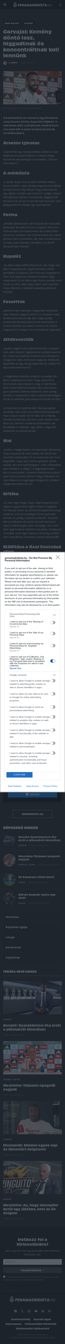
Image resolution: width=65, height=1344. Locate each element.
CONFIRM (19, 775)
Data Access (32, 786)
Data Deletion (14, 786)
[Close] (59, 558)
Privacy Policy (50, 786)
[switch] (52, 622)
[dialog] (32, 672)
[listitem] (32, 615)
